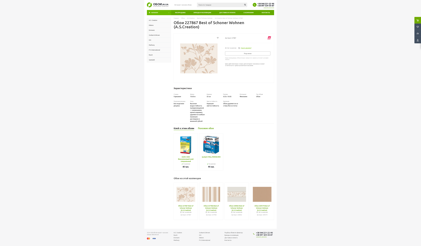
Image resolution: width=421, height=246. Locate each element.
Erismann (176, 237)
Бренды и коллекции (202, 12)
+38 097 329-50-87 (265, 6)
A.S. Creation (178, 232)
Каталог (154, 12)
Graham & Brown (204, 232)
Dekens (201, 237)
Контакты (266, 12)
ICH (200, 235)
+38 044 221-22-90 (265, 4)
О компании (249, 12)
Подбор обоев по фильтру (234, 232)
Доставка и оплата (227, 12)
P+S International (204, 240)
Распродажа (180, 12)
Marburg (176, 240)
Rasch (175, 235)
